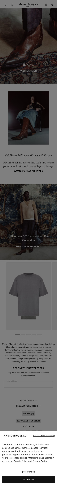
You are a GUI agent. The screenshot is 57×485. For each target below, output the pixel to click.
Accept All (28, 479)
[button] (44, 435)
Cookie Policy (21, 461)
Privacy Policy (40, 461)
